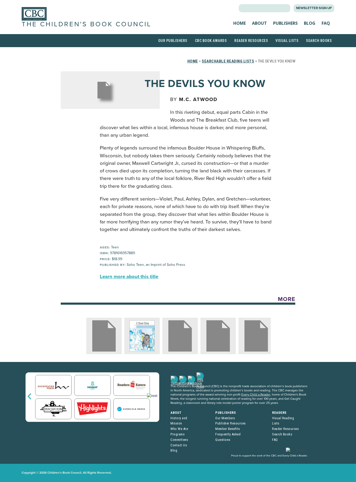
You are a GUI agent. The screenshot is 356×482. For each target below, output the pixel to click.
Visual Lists (286, 41)
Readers (279, 413)
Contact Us (178, 445)
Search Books (319, 41)
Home (239, 23)
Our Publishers (172, 41)
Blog (309, 23)
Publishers (285, 23)
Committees (179, 440)
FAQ (326, 23)
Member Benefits (227, 429)
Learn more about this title (129, 276)
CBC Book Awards (211, 41)
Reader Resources (251, 41)
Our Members (225, 418)
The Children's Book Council (86, 24)
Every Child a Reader (255, 394)
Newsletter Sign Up (314, 8)
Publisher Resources (230, 423)
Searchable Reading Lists (228, 61)
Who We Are (179, 429)
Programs (177, 434)
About (259, 23)
